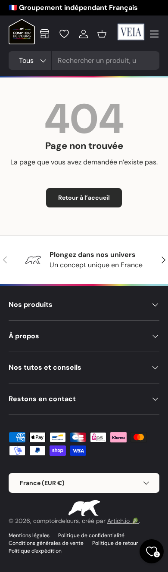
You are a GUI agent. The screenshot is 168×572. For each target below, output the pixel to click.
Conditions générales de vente (46, 543)
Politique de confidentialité (91, 535)
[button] (102, 34)
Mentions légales (29, 535)
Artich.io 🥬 (123, 521)
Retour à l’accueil (84, 197)
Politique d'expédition (35, 550)
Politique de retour (115, 543)
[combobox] (84, 60)
